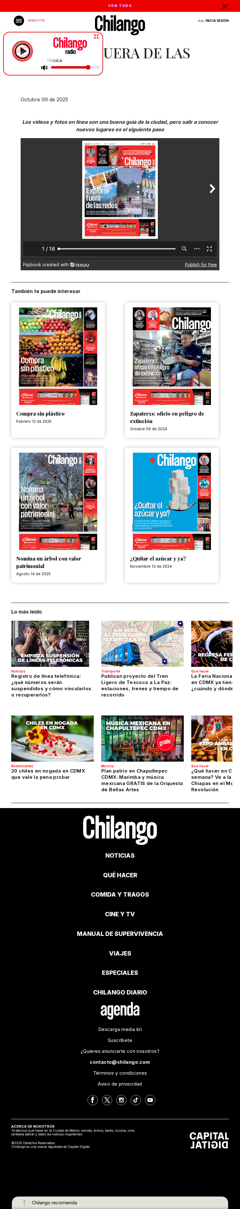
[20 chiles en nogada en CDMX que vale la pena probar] (52, 738)
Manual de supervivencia (120, 933)
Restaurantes (22, 766)
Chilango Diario (120, 992)
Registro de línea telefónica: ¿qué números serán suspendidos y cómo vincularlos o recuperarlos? (51, 685)
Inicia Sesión (217, 20)
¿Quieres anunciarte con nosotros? (120, 1051)
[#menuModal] (19, 21)
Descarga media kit (120, 1029)
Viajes (120, 953)
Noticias (18, 671)
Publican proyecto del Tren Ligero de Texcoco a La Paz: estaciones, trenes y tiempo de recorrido (139, 685)
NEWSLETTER (36, 20)
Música (107, 766)
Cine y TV (120, 914)
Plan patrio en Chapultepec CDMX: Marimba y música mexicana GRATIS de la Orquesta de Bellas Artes (142, 780)
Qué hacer (200, 671)
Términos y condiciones (120, 1073)
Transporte (110, 671)
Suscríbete (120, 1040)
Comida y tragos (120, 894)
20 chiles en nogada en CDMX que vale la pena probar (48, 774)
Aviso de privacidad (120, 1084)
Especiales (120, 972)
